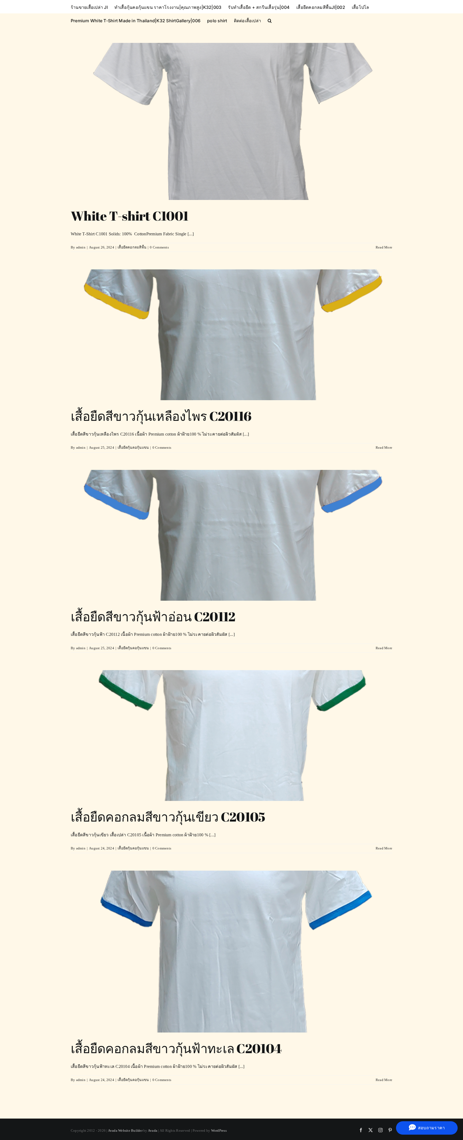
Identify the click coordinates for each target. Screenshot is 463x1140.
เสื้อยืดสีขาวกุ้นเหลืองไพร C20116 (161, 416)
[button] (270, 20)
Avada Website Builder (125, 1130)
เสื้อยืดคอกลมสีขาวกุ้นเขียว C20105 (168, 816)
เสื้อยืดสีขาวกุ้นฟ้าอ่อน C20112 (153, 616)
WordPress (219, 1130)
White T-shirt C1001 (129, 215)
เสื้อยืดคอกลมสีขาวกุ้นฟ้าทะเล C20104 (176, 1048)
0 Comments (159, 247)
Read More (384, 247)
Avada (152, 1130)
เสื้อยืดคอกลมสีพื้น (132, 247)
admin (80, 247)
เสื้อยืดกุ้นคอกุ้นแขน (133, 447)
